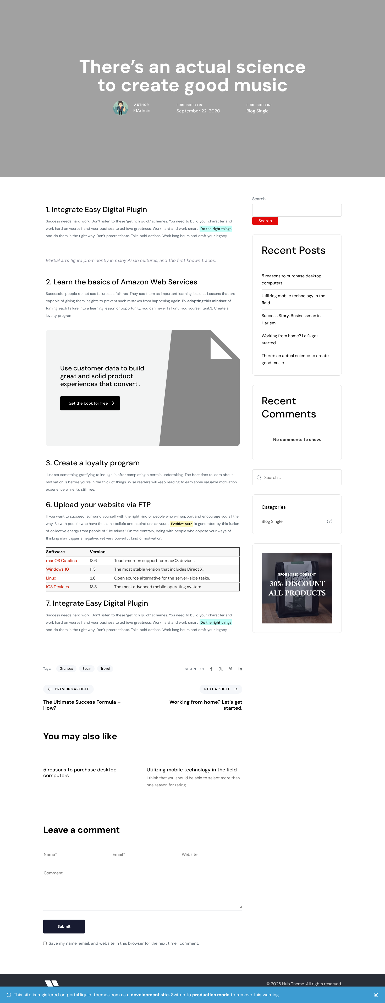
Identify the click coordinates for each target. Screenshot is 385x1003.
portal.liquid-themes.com (93, 995)
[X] (221, 669)
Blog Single (257, 111)
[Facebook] (211, 669)
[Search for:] (297, 477)
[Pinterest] (231, 669)
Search (259, 199)
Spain (86, 668)
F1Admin (141, 110)
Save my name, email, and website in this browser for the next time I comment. (124, 943)
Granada (66, 668)
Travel (105, 668)
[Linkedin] (240, 669)
